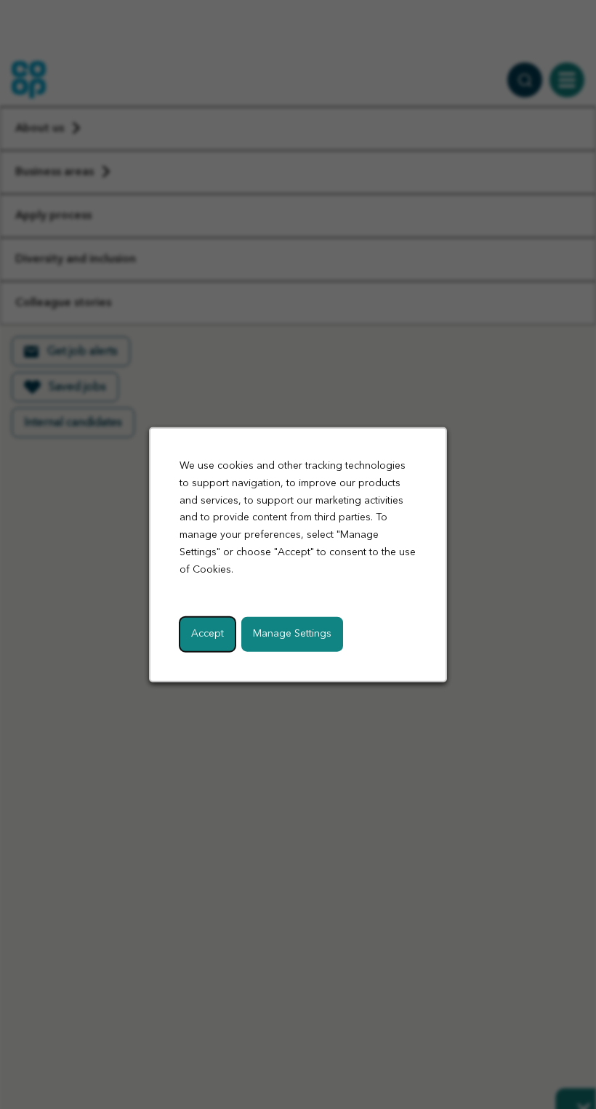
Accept (207, 633)
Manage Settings (292, 633)
